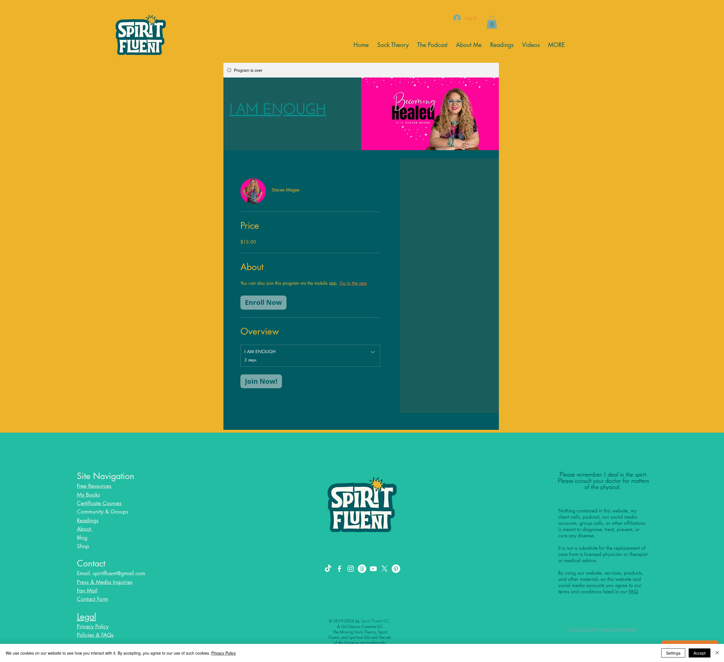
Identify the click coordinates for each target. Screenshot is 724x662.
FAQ (633, 591)
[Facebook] (339, 568)
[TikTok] (328, 568)
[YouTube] (373, 568)
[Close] (717, 652)
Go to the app (353, 283)
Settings (673, 653)
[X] (384, 568)
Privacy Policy (223, 653)
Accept (699, 653)
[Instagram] (350, 568)
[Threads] (362, 568)
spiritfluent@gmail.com (119, 573)
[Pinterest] (396, 568)
